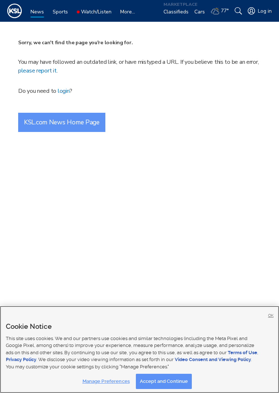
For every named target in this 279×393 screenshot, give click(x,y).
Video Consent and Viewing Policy (213, 359)
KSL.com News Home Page (62, 122)
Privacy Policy (21, 359)
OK (271, 315)
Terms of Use (242, 352)
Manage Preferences (106, 381)
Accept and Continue (164, 381)
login (64, 91)
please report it (37, 71)
